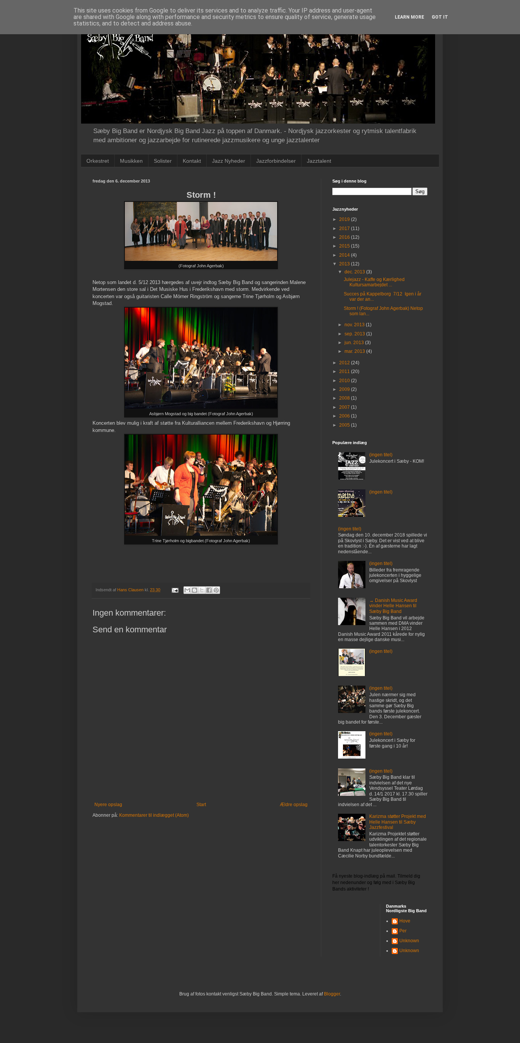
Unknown (409, 940)
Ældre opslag (294, 804)
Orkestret (97, 161)
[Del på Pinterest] (216, 590)
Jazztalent (319, 161)
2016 (345, 237)
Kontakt (192, 161)
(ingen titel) (380, 454)
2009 (345, 389)
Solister (163, 161)
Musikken (131, 161)
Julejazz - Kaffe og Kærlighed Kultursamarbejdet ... (374, 282)
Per (403, 930)
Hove (404, 921)
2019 (345, 219)
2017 (345, 228)
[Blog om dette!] (194, 590)
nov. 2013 (355, 324)
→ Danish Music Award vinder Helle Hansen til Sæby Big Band (393, 606)
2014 (345, 255)
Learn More (409, 17)
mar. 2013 (355, 351)
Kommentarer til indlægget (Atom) (154, 815)
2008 (345, 398)
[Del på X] (202, 590)
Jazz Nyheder (228, 161)
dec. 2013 (355, 272)
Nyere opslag (108, 804)
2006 (345, 416)
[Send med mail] (187, 590)
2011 (345, 371)
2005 (345, 425)
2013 (345, 264)
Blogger (332, 994)
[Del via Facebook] (209, 590)
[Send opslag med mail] (175, 589)
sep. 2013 (355, 334)
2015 (345, 246)
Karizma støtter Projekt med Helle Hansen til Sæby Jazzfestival (397, 822)
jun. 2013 (355, 342)
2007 (345, 407)
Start (201, 804)
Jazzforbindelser (276, 161)
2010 (345, 380)
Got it (440, 17)
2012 (345, 362)
